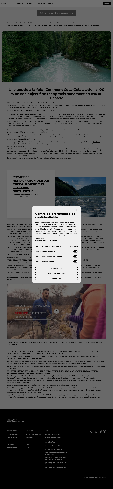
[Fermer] (77, 210)
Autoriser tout (56, 268)
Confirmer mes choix (56, 273)
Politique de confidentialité (46, 240)
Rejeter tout (56, 278)
